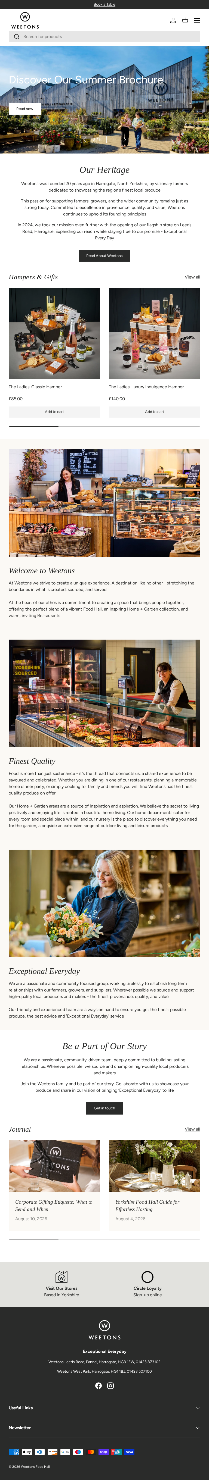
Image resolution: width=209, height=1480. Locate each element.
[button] (185, 20)
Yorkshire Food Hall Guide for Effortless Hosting (147, 1205)
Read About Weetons (104, 256)
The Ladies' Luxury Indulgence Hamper (146, 386)
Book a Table (104, 4)
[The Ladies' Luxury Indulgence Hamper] (154, 333)
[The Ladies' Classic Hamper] (54, 333)
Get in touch (104, 1108)
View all (192, 277)
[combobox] (104, 36)
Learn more (26, 109)
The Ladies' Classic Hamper (35, 386)
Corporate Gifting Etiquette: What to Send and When (54, 1205)
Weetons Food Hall (35, 1467)
